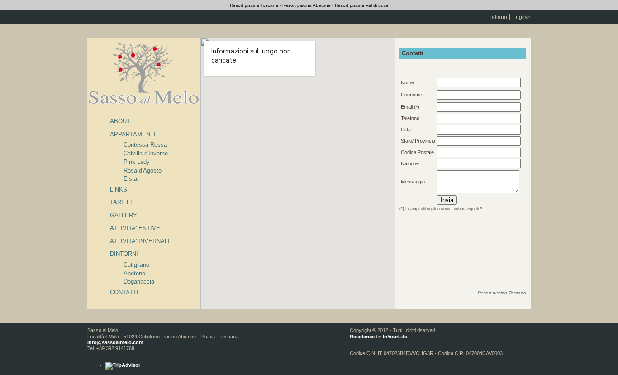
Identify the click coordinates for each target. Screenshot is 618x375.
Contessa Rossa (145, 144)
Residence (362, 336)
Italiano (498, 17)
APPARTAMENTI (133, 134)
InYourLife (395, 336)
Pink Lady (137, 162)
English (521, 17)
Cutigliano (136, 264)
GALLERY (123, 215)
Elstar (131, 178)
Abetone (134, 273)
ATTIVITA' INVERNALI (140, 241)
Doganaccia (139, 281)
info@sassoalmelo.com (115, 342)
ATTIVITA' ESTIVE (135, 228)
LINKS (118, 189)
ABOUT (120, 121)
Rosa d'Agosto (143, 170)
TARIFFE (122, 202)
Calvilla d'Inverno (146, 153)
